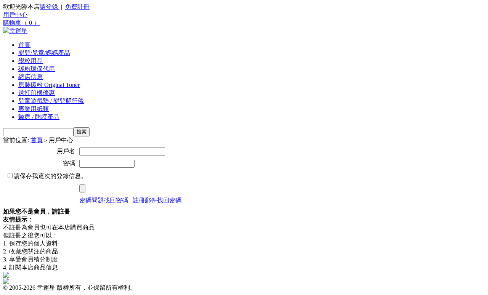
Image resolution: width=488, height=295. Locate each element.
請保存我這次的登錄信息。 (50, 176)
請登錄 (49, 6)
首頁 (24, 45)
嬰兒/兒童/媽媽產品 (44, 53)
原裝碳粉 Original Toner (49, 85)
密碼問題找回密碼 (103, 200)
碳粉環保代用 (36, 69)
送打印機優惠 (36, 93)
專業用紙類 (33, 109)
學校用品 (30, 61)
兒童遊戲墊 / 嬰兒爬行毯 (51, 101)
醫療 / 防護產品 (38, 117)
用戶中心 (15, 14)
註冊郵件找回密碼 (157, 200)
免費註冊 (77, 6)
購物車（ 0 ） (21, 22)
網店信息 (30, 77)
